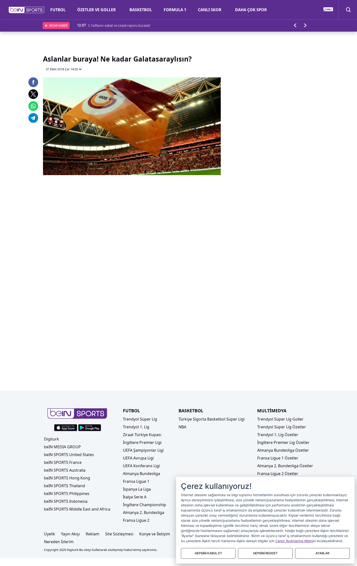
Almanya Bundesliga (141, 473)
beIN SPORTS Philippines (66, 493)
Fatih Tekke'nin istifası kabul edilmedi (115, 25)
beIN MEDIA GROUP (62, 446)
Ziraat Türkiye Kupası (142, 434)
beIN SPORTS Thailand (64, 485)
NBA (182, 427)
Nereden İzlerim (59, 541)
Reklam (92, 534)
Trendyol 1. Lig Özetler (277, 434)
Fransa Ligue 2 (136, 520)
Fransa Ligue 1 (136, 481)
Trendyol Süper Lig (140, 419)
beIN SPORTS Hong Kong (67, 478)
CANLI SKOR (209, 9)
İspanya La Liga (137, 489)
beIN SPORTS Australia (64, 470)
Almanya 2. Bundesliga (143, 512)
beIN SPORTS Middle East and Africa (77, 509)
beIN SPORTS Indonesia (65, 501)
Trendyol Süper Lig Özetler (281, 427)
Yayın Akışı (70, 534)
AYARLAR (322, 553)
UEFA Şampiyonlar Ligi (143, 450)
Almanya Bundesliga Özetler (283, 450)
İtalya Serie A (134, 497)
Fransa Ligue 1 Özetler (277, 458)
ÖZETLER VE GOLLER (96, 9)
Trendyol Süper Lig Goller (280, 419)
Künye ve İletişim (154, 534)
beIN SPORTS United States (69, 454)
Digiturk (51, 439)
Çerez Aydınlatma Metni (294, 541)
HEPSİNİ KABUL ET (208, 553)
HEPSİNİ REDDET (265, 553)
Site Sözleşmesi (119, 534)
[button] (26, 10)
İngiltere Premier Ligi (142, 442)
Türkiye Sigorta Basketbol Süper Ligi (211, 419)
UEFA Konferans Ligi (141, 465)
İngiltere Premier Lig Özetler (283, 442)
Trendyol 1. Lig (136, 427)
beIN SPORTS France (63, 462)
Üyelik (49, 534)
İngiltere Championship (144, 504)
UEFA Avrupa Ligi (138, 458)
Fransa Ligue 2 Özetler (277, 473)
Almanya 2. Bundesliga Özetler (285, 465)
